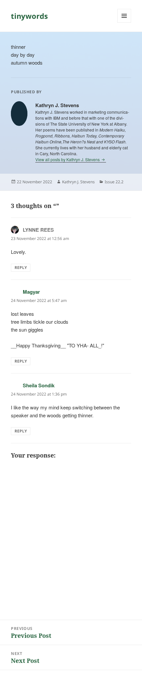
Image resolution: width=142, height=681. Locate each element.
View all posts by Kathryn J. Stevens (68, 159)
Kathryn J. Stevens (78, 182)
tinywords (29, 16)
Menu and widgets (124, 22)
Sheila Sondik (38, 385)
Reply (21, 267)
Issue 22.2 (114, 182)
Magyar (31, 291)
